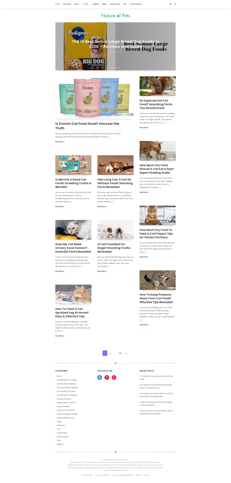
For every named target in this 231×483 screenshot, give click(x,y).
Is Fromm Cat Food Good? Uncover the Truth (87, 125)
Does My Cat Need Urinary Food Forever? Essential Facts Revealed (73, 248)
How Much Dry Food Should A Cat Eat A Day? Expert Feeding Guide (157, 169)
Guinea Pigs (115, 4)
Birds (104, 4)
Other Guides (135, 4)
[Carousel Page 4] (119, 68)
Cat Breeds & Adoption (66, 383)
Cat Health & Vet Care (66, 391)
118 (120, 353)
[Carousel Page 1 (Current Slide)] (111, 68)
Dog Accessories (64, 399)
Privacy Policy (87, 475)
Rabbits (96, 4)
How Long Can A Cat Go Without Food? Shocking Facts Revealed (115, 183)
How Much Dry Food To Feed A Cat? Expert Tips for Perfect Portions (156, 233)
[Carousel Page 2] (114, 68)
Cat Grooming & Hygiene (67, 387)
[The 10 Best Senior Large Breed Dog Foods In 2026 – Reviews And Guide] (170, 27)
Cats (85, 4)
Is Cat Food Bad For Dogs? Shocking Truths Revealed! (113, 248)
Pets (59, 440)
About (138, 475)
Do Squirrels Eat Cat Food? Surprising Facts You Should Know (156, 104)
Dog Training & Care (65, 417)
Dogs (76, 4)
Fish (125, 4)
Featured (67, 4)
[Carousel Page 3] (116, 68)
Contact (146, 475)
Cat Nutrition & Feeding (67, 395)
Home (57, 4)
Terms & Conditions (102, 475)
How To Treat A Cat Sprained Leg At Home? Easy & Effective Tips (72, 312)
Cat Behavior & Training (67, 380)
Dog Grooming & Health (67, 414)
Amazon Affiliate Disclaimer (122, 475)
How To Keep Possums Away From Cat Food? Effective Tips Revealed (156, 298)
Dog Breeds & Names (66, 402)
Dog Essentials (63, 406)
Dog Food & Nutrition (66, 410)
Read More (114, 52)
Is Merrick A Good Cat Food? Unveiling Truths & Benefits (73, 183)
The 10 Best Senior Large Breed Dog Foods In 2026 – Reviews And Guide (115, 44)
